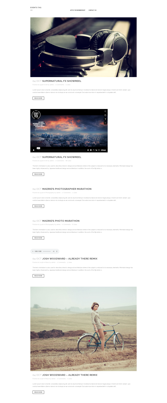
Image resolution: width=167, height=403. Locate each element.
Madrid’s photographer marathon (67, 188)
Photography (50, 192)
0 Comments (59, 84)
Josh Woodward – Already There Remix (69, 258)
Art (46, 84)
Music (47, 262)
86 (68, 160)
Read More (38, 98)
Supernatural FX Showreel (61, 80)
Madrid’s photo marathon (61, 220)
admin (52, 84)
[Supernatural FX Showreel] (83, 47)
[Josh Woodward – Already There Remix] (83, 329)
